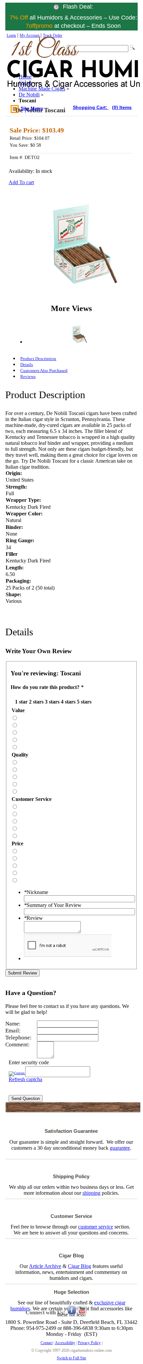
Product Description (38, 358)
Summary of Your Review (52, 905)
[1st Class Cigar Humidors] (37, 69)
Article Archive (45, 1266)
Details (26, 364)
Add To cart (21, 182)
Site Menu (32, 108)
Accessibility (65, 1342)
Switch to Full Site (71, 1358)
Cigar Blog (79, 1266)
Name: (13, 1024)
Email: (13, 1030)
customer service (95, 1227)
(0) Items (122, 107)
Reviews (28, 376)
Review (33, 918)
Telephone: (18, 1037)
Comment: (17, 1044)
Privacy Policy (89, 1342)
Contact (47, 1342)
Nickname (36, 892)
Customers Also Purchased (44, 370)
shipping (91, 1193)
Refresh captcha (25, 1079)
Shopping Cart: (91, 107)
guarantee (120, 1148)
